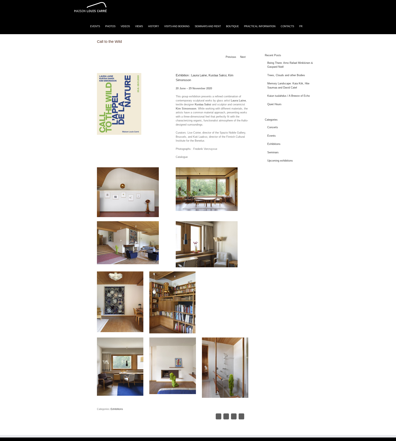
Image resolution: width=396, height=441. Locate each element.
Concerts (272, 127)
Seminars (273, 152)
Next (243, 56)
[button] (315, 26)
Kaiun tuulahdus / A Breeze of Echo (288, 95)
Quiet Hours (274, 104)
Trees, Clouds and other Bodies (286, 75)
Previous (231, 56)
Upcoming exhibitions (280, 160)
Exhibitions (117, 409)
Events (271, 135)
